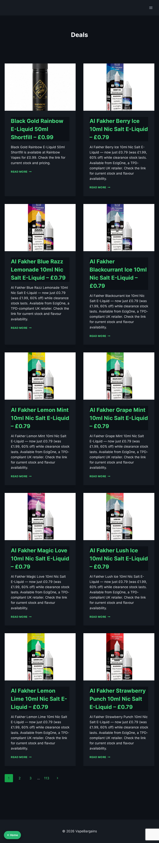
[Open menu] (150, 8)
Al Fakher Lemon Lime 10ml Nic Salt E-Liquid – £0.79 (39, 698)
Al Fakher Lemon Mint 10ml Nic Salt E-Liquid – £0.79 (40, 418)
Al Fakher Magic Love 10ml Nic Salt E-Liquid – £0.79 (40, 558)
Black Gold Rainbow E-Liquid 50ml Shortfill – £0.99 (37, 129)
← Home (12, 835)
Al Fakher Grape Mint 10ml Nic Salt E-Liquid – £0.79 (119, 418)
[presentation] (40, 87)
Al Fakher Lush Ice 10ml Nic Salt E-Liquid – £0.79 (119, 558)
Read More (21, 171)
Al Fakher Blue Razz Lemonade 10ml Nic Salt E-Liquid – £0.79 (38, 269)
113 (46, 778)
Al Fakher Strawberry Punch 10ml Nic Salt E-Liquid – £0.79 (118, 698)
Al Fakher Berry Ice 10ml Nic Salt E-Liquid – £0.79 (119, 129)
